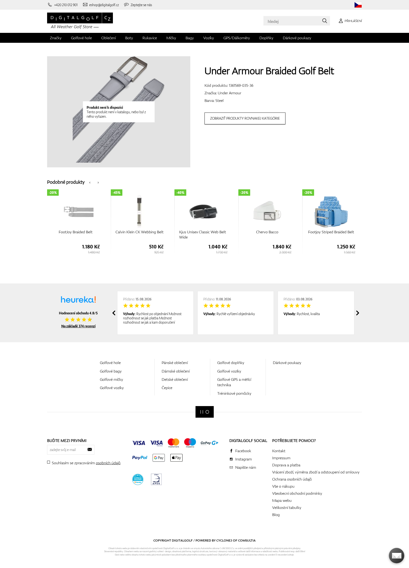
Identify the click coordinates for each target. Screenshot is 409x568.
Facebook (243, 450)
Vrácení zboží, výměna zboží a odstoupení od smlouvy (316, 472)
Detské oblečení (175, 379)
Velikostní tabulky (286, 507)
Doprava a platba (286, 465)
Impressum (281, 457)
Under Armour (229, 92)
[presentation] (90, 182)
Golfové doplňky (230, 362)
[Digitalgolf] (205, 412)
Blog (276, 514)
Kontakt (278, 450)
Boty (129, 37)
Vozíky (208, 37)
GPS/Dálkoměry (236, 37)
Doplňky (266, 37)
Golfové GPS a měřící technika (234, 382)
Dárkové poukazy (297, 37)
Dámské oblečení (176, 371)
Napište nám (245, 467)
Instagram (243, 459)
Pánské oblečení (175, 362)
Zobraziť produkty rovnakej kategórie (245, 118)
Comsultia (247, 540)
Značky (56, 37)
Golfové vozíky (112, 387)
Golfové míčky (111, 379)
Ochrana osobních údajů (292, 479)
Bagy (190, 37)
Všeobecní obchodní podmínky (297, 493)
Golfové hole (81, 37)
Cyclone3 (224, 540)
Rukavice (149, 37)
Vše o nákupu (283, 486)
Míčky (171, 37)
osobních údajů (108, 462)
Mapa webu (282, 500)
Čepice (167, 387)
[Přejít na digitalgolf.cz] (358, 5)
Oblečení (108, 37)
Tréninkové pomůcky (234, 393)
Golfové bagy (111, 371)
